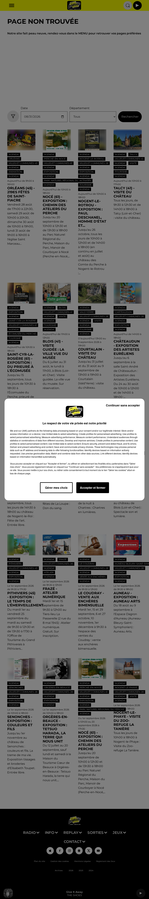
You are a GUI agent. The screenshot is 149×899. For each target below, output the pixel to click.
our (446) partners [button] (27, 430)
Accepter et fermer (92, 488)
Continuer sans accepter (123, 405)
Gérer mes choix (56, 488)
